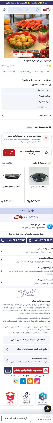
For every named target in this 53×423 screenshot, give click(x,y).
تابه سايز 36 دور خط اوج (39, 186)
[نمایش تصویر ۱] (37, 52)
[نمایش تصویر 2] (30, 52)
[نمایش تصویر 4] (16, 52)
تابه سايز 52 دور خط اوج (11, 186)
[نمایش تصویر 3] (23, 52)
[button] (24, 10)
